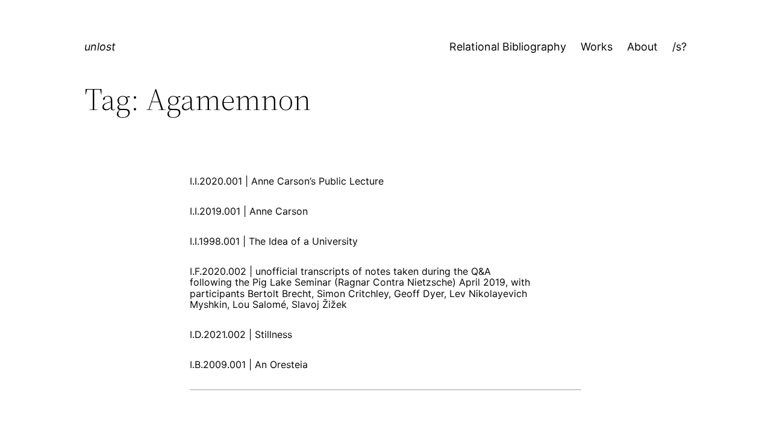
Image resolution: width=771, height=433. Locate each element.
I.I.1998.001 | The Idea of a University (274, 241)
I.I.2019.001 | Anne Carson (249, 211)
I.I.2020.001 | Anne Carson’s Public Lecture (287, 181)
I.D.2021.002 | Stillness (241, 334)
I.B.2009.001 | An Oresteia (249, 364)
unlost (100, 46)
